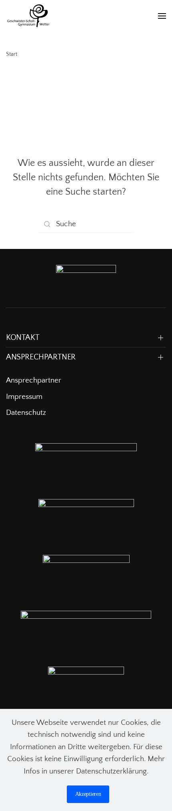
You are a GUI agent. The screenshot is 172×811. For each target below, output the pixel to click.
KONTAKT (22, 337)
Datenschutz (26, 412)
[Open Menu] (162, 16)
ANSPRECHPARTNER (41, 357)
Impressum (24, 397)
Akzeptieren (88, 794)
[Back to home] (28, 16)
